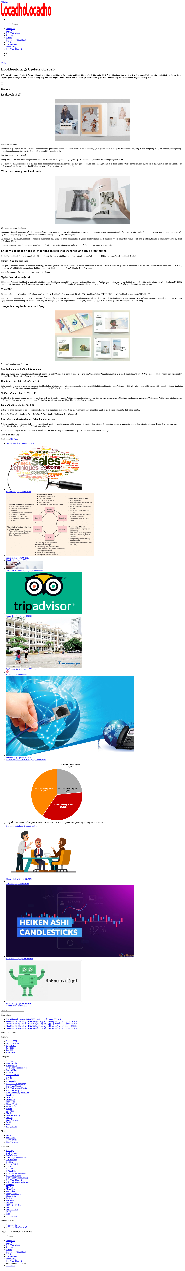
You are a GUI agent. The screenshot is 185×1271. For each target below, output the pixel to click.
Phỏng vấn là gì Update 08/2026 (19, 879)
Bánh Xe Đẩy (11, 1063)
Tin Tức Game (12, 1120)
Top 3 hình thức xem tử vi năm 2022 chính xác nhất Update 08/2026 (33, 1019)
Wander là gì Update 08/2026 (17, 560)
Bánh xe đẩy (13, 1225)
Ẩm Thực (10, 35)
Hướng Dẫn (11, 1081)
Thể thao (9, 1113)
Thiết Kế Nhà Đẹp (13, 1115)
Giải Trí (9, 42)
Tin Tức (9, 31)
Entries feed (10, 1137)
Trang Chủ (10, 29)
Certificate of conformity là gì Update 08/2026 (24, 570)
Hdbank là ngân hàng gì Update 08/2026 (22, 826)
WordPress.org (12, 1142)
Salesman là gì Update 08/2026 (18, 492)
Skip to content (7, 2)
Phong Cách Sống (13, 1104)
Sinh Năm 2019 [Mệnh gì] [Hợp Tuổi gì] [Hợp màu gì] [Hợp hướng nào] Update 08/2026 (41, 1026)
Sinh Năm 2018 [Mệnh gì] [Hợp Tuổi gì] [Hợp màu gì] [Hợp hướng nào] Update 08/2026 (41, 1024)
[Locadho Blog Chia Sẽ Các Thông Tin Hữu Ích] (26, 15)
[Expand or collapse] (2, 84)
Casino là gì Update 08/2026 (17, 883)
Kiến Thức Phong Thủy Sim (17, 1093)
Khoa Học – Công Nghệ (16, 40)
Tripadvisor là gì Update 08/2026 (19, 616)
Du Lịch (9, 1072)
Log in (8, 1135)
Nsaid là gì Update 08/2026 (17, 1006)
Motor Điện (10, 1099)
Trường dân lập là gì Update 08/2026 (20, 669)
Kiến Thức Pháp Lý (14, 49)
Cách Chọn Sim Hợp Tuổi (16, 1068)
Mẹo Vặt (9, 1097)
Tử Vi (8, 1122)
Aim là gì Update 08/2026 (16, 674)
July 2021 (10, 1048)
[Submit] (2, 1013)
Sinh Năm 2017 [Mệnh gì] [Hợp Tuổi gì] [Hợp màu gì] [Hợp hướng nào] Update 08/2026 (41, 1021)
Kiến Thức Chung (13, 33)
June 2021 (10, 1050)
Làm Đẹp (10, 1095)
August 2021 (11, 1046)
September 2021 (12, 1043)
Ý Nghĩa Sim (11, 1127)
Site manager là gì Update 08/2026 (20, 443)
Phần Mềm (10, 1102)
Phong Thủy (11, 47)
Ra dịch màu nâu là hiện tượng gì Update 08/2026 (26, 760)
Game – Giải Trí (12, 1075)
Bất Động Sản (11, 1065)
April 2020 (10, 1052)
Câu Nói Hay (11, 44)
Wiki (8, 1124)
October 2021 (11, 1041)
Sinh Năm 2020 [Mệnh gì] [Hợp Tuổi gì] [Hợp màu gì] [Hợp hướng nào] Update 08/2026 (41, 1028)
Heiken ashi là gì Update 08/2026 (19, 958)
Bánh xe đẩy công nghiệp (18, 1227)
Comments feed (12, 1140)
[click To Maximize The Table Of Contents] (2, 82)
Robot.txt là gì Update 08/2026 (18, 1003)
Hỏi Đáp (3, 63)
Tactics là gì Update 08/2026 (17, 558)
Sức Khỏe (10, 1111)
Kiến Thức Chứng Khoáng (17, 1088)
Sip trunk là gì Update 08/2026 (18, 757)
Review (9, 38)
